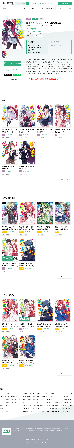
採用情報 (33, 439)
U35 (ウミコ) (37, 31)
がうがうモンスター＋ (6, 411)
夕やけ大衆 (65, 396)
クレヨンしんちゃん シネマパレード (9, 402)
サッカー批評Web (52, 408)
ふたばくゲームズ (67, 405)
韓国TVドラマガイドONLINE (55, 402)
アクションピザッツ (28, 405)
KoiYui (24, 402)
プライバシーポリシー (43, 439)
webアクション (4, 408)
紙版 (35, 18)
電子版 (41, 18)
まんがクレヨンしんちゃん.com (8, 396)
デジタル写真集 (51, 393)
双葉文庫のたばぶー (38, 399)
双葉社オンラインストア (6, 405)
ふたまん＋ (50, 396)
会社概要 (27, 439)
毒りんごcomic (27, 396)
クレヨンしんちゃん (5, 393)
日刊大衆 (49, 399)
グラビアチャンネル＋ (39, 411)
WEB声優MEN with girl (53, 411)
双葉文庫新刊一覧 (27, 411)
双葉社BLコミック (27, 399)
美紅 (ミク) (32, 29)
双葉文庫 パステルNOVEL (40, 396)
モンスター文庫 (37, 33)
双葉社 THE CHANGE (39, 405)
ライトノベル (38, 36)
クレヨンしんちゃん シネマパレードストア (11, 399)
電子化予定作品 (67, 411)
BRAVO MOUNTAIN (52, 405)
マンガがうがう (27, 393)
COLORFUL (26, 408)
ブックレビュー (37, 402)
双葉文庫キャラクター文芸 (40, 393)
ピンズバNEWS (37, 408)
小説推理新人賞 (67, 402)
